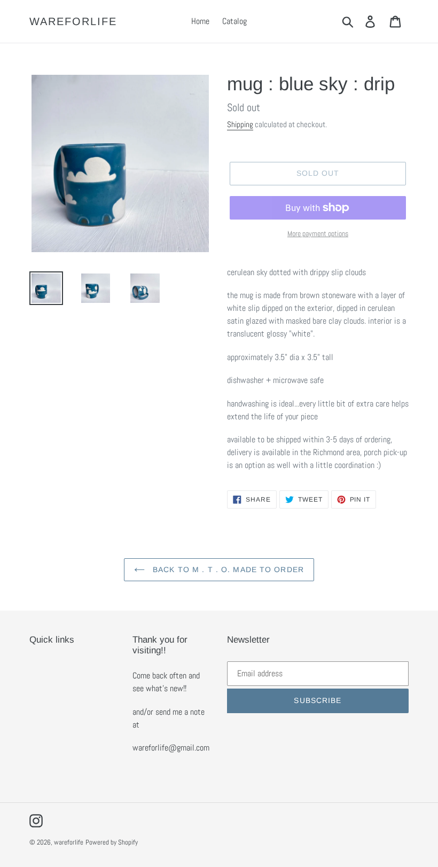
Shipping (240, 124)
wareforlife (73, 21)
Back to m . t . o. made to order (227, 569)
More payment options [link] (317, 233)
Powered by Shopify (111, 842)
